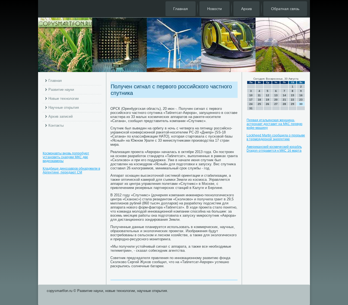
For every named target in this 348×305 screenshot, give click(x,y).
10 (251, 95)
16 (301, 95)
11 (259, 95)
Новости (214, 9)
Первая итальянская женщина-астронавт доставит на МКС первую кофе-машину (274, 124)
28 (284, 103)
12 (267, 95)
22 (292, 99)
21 (284, 99)
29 (292, 103)
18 (259, 99)
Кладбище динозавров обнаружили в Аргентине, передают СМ (71, 170)
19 (267, 99)
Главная (180, 9)
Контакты (56, 125)
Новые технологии (63, 99)
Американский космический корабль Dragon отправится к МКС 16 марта (274, 148)
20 (276, 99)
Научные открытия (63, 107)
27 (276, 103)
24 (251, 103)
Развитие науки (61, 90)
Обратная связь (285, 9)
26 (267, 103)
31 (251, 108)
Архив (246, 9)
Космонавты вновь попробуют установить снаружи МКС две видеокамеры (66, 157)
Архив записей (60, 116)
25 (259, 103)
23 (301, 99)
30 (301, 103)
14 (284, 95)
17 (251, 99)
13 (276, 95)
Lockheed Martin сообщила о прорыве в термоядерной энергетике (276, 137)
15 (292, 95)
